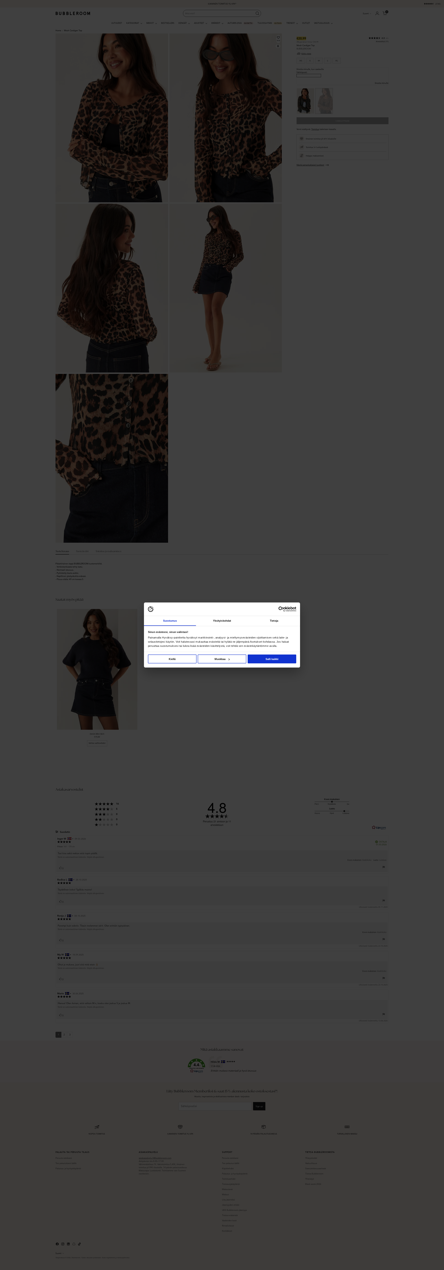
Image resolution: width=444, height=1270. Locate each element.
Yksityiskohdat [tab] (222, 620)
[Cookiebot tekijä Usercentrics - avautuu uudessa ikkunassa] (281, 609)
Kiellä (172, 659)
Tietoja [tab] (274, 620)
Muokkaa (220, 659)
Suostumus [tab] (170, 620)
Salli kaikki (272, 659)
